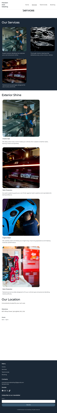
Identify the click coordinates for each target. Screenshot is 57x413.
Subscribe (28, 404)
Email (3, 398)
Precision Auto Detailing (5, 5)
